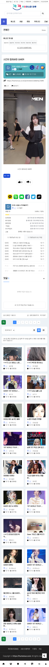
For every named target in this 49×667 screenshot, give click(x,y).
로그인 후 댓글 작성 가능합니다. (24, 305)
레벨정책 (36, 1)
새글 (20, 22)
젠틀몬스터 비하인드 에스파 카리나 (24, 271)
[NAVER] (21, 197)
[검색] (43, 13)
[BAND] (16, 197)
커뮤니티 (37, 22)
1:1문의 (34, 649)
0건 (9, 74)
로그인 (16, 1)
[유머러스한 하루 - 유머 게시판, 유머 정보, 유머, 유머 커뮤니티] (24, 7)
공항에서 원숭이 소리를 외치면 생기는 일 (25, 256)
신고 (7, 86)
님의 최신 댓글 (35, 237)
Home (44, 30)
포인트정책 (44, 1)
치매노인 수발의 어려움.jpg (21, 243)
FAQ (22, 1)
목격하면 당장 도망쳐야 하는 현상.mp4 (25, 251)
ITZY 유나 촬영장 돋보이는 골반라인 (24, 266)
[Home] (4, 664)
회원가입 (9, 1)
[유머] (7, 243)
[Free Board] (11, 664)
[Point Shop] (32, 664)
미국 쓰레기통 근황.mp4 (20, 259)
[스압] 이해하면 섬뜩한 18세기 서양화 (24, 245)
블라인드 (16, 86)
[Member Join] (45, 664)
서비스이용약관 (25, 649)
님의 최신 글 (13, 237)
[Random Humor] (25, 664)
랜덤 (28, 22)
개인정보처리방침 (13, 649)
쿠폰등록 (28, 1)
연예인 (6, 30)
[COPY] (39, 197)
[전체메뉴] (4, 21)
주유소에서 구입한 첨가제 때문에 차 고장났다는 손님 (29, 248)
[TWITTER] (33, 197)
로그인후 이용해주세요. (24, 48)
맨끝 (38, 322)
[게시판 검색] (3, 322)
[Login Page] (39, 664)
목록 (8, 176)
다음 (34, 322)
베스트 (13, 22)
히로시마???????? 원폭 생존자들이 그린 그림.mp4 (28, 254)
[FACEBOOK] (27, 197)
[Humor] (18, 664)
